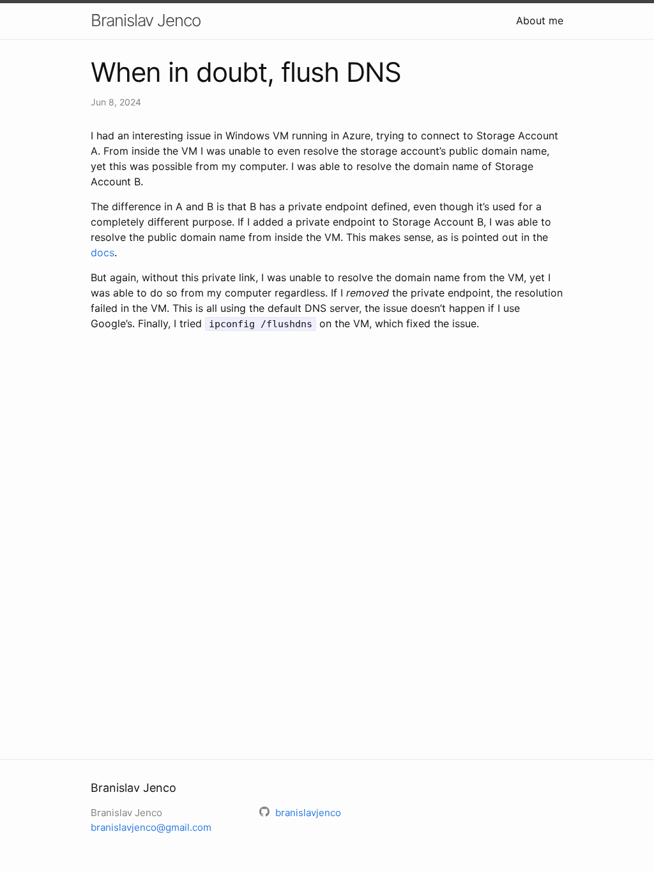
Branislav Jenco (146, 20)
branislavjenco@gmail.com (151, 827)
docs (102, 252)
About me (539, 20)
